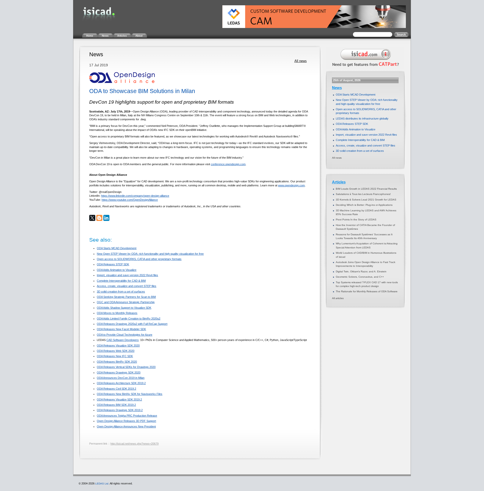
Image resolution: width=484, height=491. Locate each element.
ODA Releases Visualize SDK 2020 (118, 345)
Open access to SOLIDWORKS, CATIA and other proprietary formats (139, 259)
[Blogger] (99, 218)
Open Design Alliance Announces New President (126, 426)
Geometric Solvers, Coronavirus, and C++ (360, 276)
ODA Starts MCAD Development (116, 248)
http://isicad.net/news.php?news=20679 (134, 443)
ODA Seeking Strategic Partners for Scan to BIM (126, 296)
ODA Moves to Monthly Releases (117, 312)
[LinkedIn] (106, 218)
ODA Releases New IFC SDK (115, 356)
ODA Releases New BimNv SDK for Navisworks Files (129, 393)
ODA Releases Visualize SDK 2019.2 (119, 399)
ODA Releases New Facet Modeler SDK (121, 329)
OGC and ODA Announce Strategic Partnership (126, 302)
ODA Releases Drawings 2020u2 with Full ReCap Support (132, 323)
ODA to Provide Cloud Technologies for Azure (124, 334)
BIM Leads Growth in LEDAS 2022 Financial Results (366, 188)
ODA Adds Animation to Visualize (116, 269)
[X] (92, 218)
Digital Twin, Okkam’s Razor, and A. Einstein (361, 271)
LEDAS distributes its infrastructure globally (362, 118)
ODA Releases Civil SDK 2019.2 (116, 388)
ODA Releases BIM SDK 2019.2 (116, 404)
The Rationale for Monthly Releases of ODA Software (367, 291)
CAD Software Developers (122, 339)
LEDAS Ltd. (102, 483)
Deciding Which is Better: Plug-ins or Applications (364, 205)
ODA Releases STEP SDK (113, 264)
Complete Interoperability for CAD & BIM (121, 280)
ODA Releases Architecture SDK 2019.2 (121, 383)
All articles (338, 298)
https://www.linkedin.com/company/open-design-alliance (135, 195)
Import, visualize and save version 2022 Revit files (127, 275)
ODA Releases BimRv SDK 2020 (117, 361)
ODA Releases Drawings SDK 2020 (118, 372)
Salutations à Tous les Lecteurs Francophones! (363, 194)
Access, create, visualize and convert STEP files (126, 285)
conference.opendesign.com (228, 164)
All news (300, 61)
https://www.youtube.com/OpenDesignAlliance (130, 199)
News (337, 88)
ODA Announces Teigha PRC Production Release (127, 415)
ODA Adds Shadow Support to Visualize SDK (124, 307)
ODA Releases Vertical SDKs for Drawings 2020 (126, 366)
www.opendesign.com (291, 185)
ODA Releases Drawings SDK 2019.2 (120, 410)
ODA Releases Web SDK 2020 (115, 350)
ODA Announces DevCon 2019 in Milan (120, 377)
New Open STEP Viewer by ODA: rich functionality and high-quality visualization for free (150, 253)
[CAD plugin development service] (364, 67)
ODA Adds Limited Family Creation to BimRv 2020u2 (128, 318)
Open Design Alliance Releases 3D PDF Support (126, 420)
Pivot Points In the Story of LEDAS (356, 219)
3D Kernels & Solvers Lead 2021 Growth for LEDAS (366, 199)
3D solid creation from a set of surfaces (121, 291)
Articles (339, 182)
